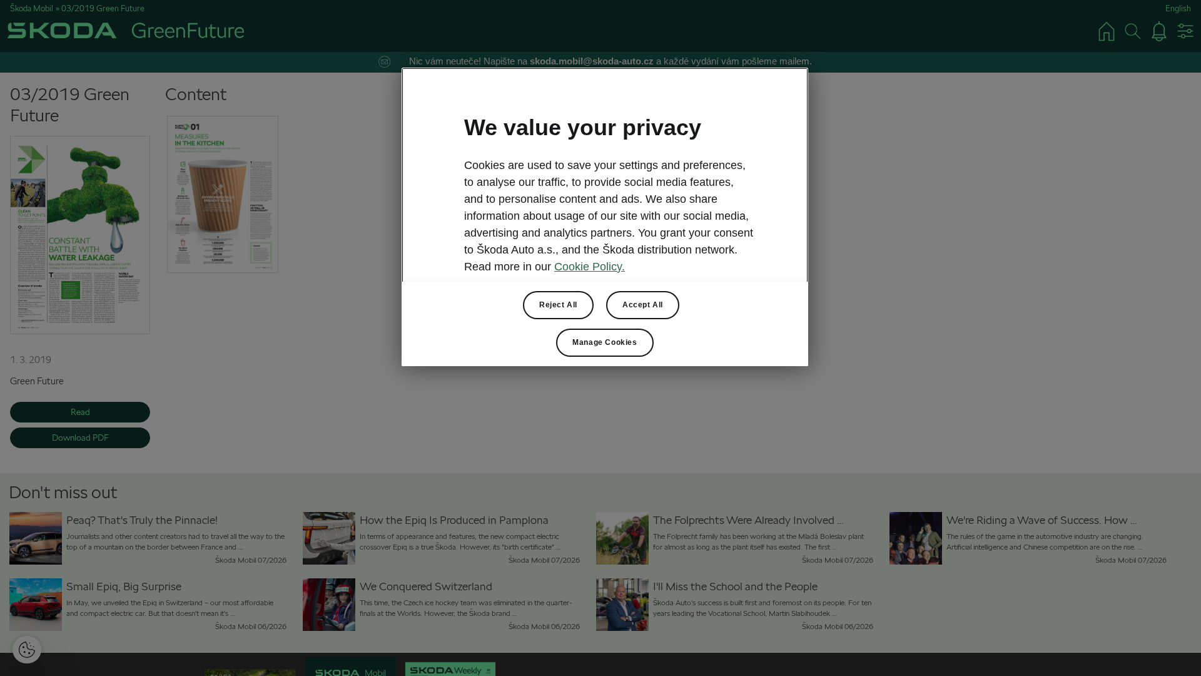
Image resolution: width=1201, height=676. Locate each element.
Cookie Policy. (589, 266)
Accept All (642, 304)
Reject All (558, 304)
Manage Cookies (604, 342)
